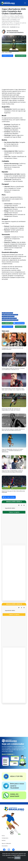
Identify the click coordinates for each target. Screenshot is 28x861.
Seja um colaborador (6, 843)
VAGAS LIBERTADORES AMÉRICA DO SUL (10, 320)
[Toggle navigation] (25, 2)
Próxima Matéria (20, 55)
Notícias (3, 840)
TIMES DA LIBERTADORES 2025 (8, 316)
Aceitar (17, 857)
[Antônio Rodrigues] (4, 31)
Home (3, 835)
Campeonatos (5, 838)
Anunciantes (5, 845)
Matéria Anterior (7, 55)
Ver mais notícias (9, 497)
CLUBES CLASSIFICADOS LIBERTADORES (10, 314)
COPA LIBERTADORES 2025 (7, 312)
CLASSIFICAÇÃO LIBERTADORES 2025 (9, 318)
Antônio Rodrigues (12, 30)
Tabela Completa (14, 512)
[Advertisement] (14, 74)
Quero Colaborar (8, 754)
